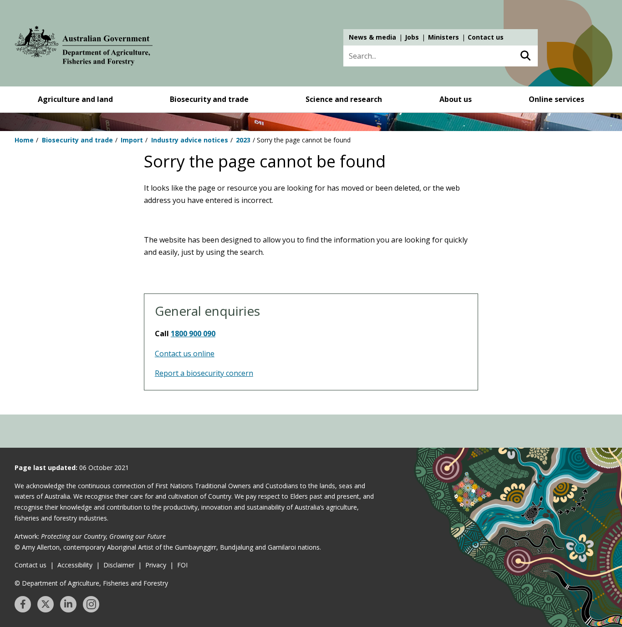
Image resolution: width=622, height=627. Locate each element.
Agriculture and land (75, 99)
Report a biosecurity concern (204, 373)
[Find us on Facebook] (23, 604)
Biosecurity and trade (209, 99)
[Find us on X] (45, 604)
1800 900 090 (193, 334)
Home (24, 140)
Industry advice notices (189, 140)
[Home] (84, 47)
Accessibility (74, 565)
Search (525, 56)
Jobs (412, 37)
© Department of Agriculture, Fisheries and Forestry (91, 583)
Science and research (344, 99)
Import (132, 140)
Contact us (486, 37)
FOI (182, 565)
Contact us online (184, 354)
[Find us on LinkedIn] (68, 604)
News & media (372, 37)
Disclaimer (118, 565)
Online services (556, 99)
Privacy (155, 565)
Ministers (443, 37)
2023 (243, 140)
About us (455, 99)
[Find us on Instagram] (91, 604)
